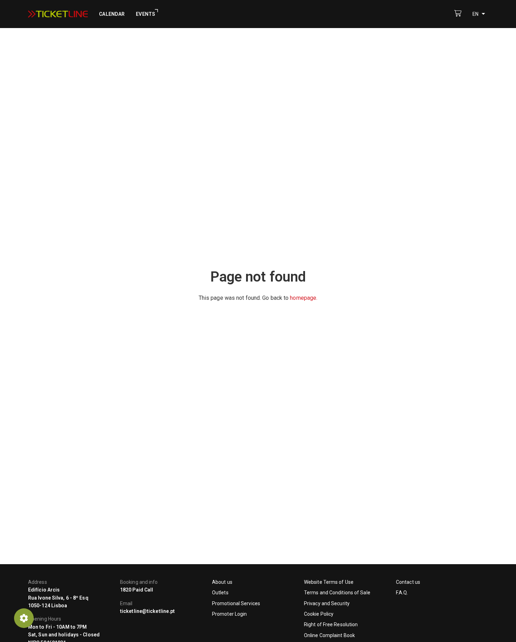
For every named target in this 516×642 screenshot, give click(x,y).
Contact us (408, 582)
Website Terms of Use (328, 582)
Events (146, 14)
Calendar (112, 14)
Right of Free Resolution (331, 624)
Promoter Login (229, 614)
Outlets (220, 592)
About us (222, 582)
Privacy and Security (327, 603)
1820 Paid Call (136, 590)
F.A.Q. (402, 592)
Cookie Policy (318, 614)
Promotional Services (236, 603)
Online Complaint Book (329, 635)
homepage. (303, 298)
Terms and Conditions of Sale (337, 592)
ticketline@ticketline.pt (147, 611)
